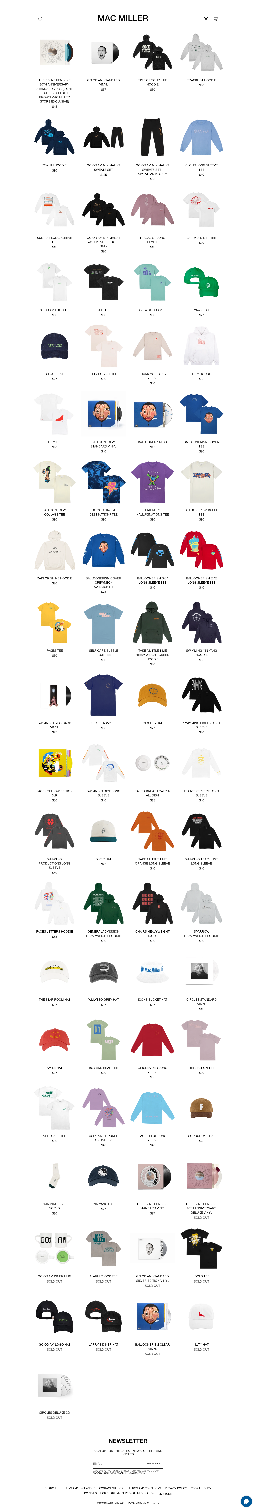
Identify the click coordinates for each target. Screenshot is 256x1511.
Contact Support (112, 1488)
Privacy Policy (102, 1473)
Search (50, 1488)
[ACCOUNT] (206, 18)
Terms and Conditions (145, 1488)
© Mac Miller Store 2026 (111, 1503)
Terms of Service (127, 1473)
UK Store (165, 1493)
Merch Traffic (151, 1503)
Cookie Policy (201, 1488)
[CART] (215, 18)
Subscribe (154, 1463)
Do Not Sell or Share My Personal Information (119, 1493)
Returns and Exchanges (77, 1488)
